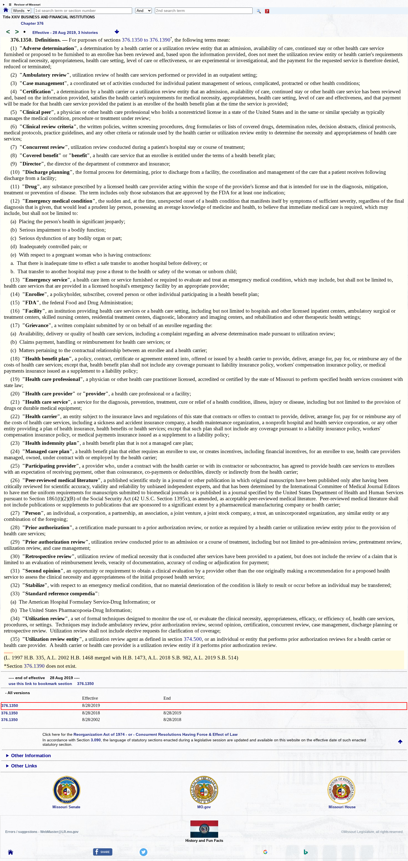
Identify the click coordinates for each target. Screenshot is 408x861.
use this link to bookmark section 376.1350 (51, 683)
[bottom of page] (117, 32)
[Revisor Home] (10, 853)
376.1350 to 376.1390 (146, 40)
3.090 (96, 740)
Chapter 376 (32, 23)
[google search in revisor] (265, 852)
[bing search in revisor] (306, 853)
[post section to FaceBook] (102, 854)
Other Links (24, 766)
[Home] (5, 10)
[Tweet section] (143, 854)
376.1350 (9, 705)
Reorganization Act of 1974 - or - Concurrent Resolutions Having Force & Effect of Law (156, 734)
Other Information (31, 755)
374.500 (193, 639)
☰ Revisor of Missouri (23, 4)
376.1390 (34, 666)
